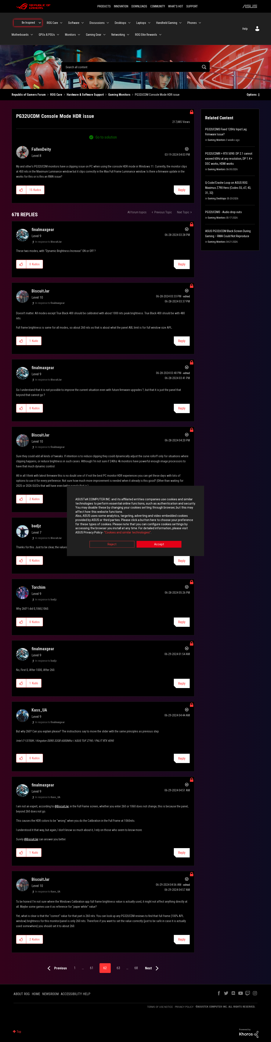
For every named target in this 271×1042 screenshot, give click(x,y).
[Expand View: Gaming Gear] (104, 35)
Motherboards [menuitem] (20, 34)
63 (118, 968)
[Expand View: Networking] (128, 35)
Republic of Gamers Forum (29, 94)
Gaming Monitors (119, 94)
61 (91, 968)
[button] (21, 190)
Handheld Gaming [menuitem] (166, 22)
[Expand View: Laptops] (149, 23)
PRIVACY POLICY (184, 1006)
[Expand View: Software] (82, 23)
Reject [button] (112, 544)
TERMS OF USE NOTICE (160, 1006)
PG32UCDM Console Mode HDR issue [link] (157, 94)
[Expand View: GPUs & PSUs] (58, 35)
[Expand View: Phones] (200, 23)
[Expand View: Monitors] (79, 35)
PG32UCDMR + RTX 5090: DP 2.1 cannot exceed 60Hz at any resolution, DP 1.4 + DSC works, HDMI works (228, 158)
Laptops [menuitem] (141, 22)
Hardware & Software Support (85, 94)
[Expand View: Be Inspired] (40, 22)
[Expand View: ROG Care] (61, 23)
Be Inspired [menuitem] (28, 22)
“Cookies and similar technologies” (127, 532)
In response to (48, 241)
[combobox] (135, 67)
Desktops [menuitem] (120, 22)
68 (136, 968)
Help (245, 28)
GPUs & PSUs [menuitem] (47, 34)
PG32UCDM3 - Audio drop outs (223, 212)
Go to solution (106, 137)
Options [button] (252, 94)
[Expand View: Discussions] (108, 23)
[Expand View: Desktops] (129, 23)
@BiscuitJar (62, 806)
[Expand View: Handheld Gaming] (180, 23)
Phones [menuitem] (192, 22)
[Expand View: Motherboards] (32, 35)
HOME (36, 994)
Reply (181, 190)
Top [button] (19, 1031)
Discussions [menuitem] (97, 22)
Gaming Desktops (217, 198)
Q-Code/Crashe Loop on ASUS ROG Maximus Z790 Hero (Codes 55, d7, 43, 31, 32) (228, 188)
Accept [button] (159, 544)
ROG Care (56, 94)
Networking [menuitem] (118, 34)
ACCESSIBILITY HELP (75, 994)
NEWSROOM (50, 994)
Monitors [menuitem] (70, 34)
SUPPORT (192, 6)
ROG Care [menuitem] (52, 22)
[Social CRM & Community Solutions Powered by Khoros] (248, 1033)
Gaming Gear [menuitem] (93, 34)
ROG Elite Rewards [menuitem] (146, 34)
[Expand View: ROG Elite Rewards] (160, 35)
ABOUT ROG (22, 994)
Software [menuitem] (73, 22)
